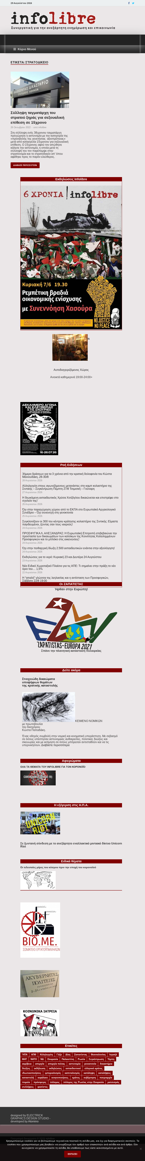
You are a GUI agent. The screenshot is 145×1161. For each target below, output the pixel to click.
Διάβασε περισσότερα (25, 165)
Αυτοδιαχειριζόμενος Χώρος (71, 369)
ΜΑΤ (24, 1059)
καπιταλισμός (72, 1073)
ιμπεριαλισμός (53, 1073)
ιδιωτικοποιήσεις (31, 1073)
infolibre (42, 127)
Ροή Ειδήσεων (71, 465)
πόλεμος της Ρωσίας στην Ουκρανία (83, 1082)
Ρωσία (81, 1059)
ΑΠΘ (33, 1054)
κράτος (76, 1077)
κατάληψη (89, 1073)
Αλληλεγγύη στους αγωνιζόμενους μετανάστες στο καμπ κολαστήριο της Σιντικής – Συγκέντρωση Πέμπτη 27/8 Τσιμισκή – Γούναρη (67, 487)
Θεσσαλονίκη (98, 1054)
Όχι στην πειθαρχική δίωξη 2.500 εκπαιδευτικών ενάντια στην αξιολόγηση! (68, 548)
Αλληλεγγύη (46, 1054)
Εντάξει (72, 1154)
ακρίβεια (26, 1063)
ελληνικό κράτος (94, 1068)
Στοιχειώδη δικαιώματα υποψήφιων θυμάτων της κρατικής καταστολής (40, 682)
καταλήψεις (104, 1073)
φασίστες (42, 1086)
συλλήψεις (28, 1086)
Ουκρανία (52, 1059)
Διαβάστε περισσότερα (55, 745)
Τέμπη (111, 1059)
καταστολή (28, 1077)
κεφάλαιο (43, 1077)
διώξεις (26, 1068)
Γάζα (59, 1054)
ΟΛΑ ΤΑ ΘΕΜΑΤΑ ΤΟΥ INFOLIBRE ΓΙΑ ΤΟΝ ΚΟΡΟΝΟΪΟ (52, 766)
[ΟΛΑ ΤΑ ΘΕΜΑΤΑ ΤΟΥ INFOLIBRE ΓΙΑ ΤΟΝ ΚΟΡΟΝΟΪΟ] (38, 784)
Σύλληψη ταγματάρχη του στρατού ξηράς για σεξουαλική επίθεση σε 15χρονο (37, 117)
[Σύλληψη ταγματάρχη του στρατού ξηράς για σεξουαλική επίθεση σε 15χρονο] (40, 91)
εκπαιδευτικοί (73, 1068)
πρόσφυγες (40, 1082)
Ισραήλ (113, 1054)
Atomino (33, 1121)
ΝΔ (42, 1059)
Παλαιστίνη (68, 1059)
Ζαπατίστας (80, 1054)
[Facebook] (128, 3)
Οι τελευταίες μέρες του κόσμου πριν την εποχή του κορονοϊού (58, 867)
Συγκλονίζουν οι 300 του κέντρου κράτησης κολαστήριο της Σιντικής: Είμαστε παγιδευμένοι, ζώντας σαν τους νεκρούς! (70, 523)
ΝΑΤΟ (34, 1059)
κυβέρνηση (90, 1077)
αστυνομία (74, 1063)
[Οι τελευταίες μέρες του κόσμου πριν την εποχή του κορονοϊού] (38, 888)
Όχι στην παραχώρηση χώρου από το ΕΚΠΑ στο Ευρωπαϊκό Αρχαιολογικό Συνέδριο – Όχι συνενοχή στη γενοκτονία (69, 511)
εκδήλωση (39, 1068)
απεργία (39, 1063)
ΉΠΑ (24, 1054)
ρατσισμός (113, 1082)
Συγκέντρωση (96, 1059)
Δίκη (67, 1054)
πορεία (26, 1082)
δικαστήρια (106, 1063)
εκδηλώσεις (55, 1068)
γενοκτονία (90, 1063)
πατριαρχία (106, 1077)
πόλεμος (55, 1082)
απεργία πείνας (56, 1063)
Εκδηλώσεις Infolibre (71, 179)
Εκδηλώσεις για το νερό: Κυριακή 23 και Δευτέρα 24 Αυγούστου (62, 557)
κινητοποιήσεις (59, 1077)
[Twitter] (133, 3)
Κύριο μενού (27, 49)
